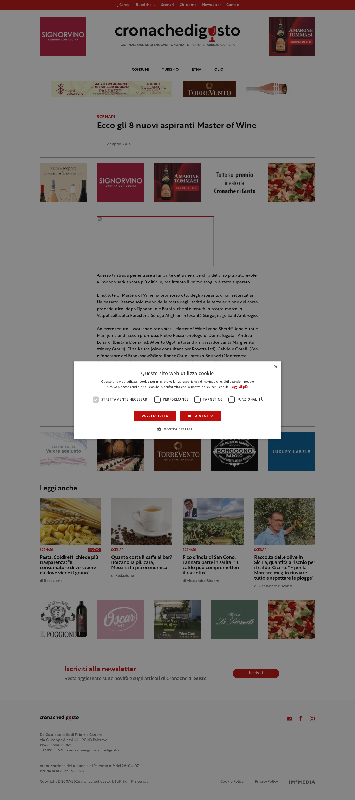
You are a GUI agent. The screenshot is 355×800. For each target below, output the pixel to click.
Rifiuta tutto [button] (200, 415)
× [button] (276, 367)
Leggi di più (239, 387)
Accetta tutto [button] (155, 415)
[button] (177, 429)
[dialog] (177, 400)
